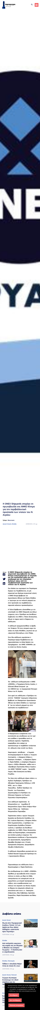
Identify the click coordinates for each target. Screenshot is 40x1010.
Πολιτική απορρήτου (16, 1005)
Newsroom (11, 520)
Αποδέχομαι (14, 995)
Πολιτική (14, 975)
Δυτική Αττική (7, 524)
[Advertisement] (20, 548)
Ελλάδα (14, 524)
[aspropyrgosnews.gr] (8, 8)
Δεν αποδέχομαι (15, 1000)
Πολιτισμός (11, 961)
